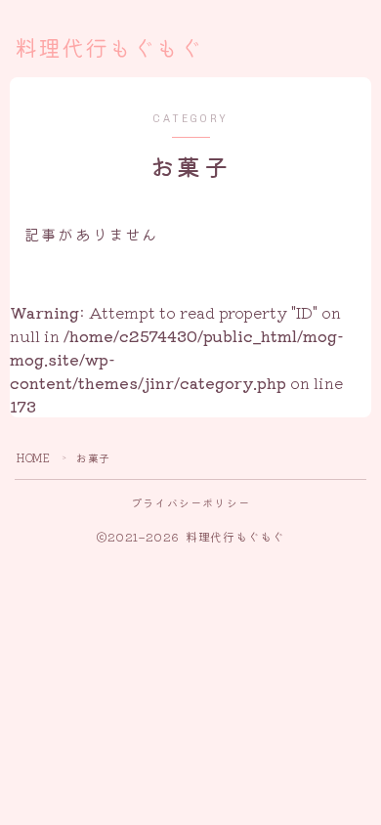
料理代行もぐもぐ (108, 49)
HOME (33, 457)
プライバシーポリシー (190, 502)
